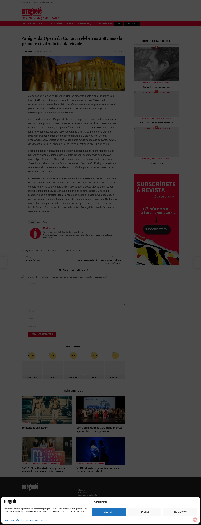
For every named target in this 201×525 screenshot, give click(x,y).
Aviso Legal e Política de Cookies (16, 520)
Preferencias (180, 512)
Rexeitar (144, 512)
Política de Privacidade (38, 520)
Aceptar (108, 512)
